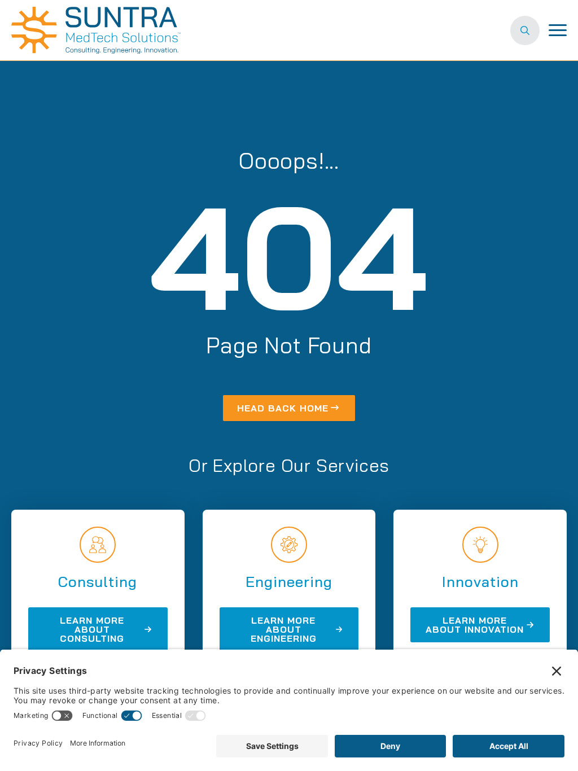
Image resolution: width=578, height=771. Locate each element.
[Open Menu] (558, 30)
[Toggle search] (525, 30)
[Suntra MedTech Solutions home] (96, 30)
